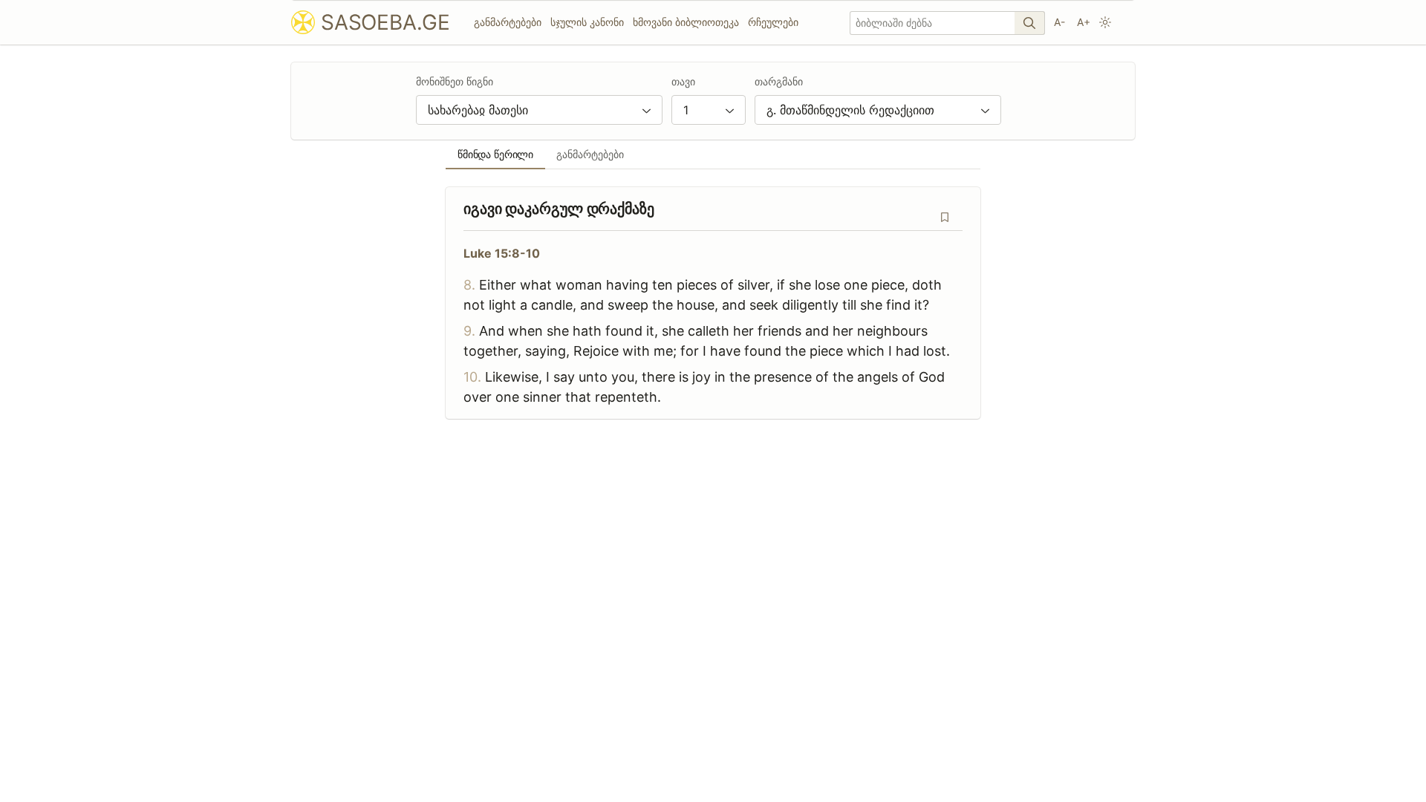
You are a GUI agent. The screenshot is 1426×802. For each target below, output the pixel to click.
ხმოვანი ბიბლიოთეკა (686, 22)
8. (469, 285)
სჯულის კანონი (587, 22)
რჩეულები (773, 22)
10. (472, 377)
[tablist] (713, 154)
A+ (1083, 22)
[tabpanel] (713, 303)
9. (469, 331)
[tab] (495, 154)
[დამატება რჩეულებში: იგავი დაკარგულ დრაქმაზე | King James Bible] (944, 216)
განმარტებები (507, 22)
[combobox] (539, 110)
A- (1059, 22)
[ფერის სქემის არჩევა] (1105, 22)
